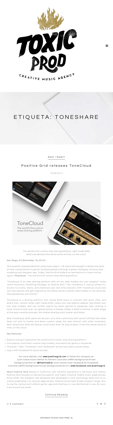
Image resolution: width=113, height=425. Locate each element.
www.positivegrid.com (54, 357)
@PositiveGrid (45, 363)
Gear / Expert (56, 157)
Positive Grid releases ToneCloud (56, 165)
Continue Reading (56, 395)
